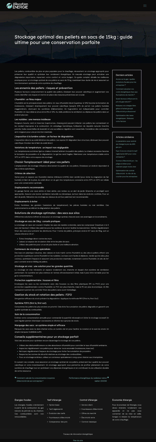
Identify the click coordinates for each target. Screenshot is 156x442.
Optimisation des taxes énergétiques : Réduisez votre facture (125, 118)
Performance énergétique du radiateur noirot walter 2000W (88, 379)
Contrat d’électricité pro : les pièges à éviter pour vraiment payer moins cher (127, 164)
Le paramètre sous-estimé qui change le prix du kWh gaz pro (126, 144)
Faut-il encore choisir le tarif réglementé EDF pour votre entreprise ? (126, 154)
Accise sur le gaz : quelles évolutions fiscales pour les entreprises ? (126, 82)
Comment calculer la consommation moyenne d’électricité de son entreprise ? (36, 379)
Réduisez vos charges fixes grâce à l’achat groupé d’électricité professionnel (126, 109)
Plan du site (78, 440)
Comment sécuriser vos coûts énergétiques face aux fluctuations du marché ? (126, 92)
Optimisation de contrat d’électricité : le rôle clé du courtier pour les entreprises (126, 174)
